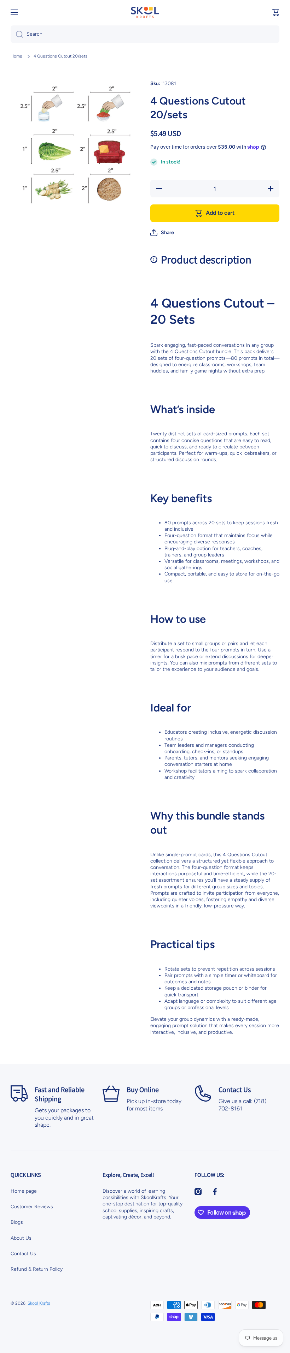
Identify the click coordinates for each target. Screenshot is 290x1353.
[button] (275, 12)
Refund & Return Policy (37, 1269)
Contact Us (23, 1254)
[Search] (17, 34)
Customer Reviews (32, 1207)
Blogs (17, 1222)
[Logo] (145, 12)
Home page (24, 1191)
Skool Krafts (39, 1303)
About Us (21, 1238)
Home (16, 56)
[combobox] (145, 34)
